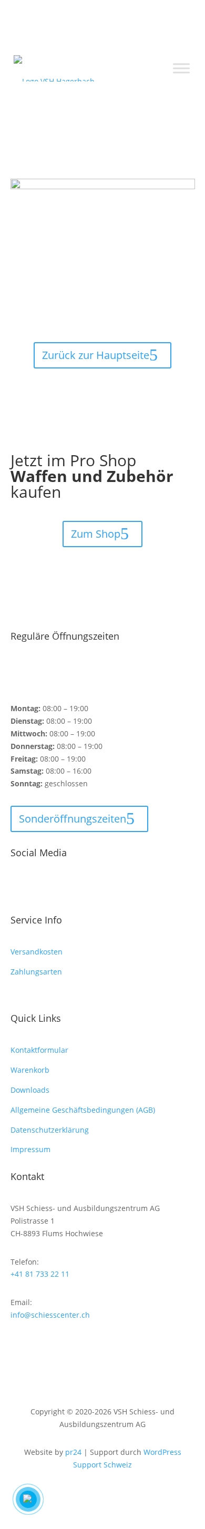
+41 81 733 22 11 (40, 1274)
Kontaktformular (39, 1050)
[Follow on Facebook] (19, 886)
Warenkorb (30, 1070)
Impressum (30, 1149)
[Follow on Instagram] (40, 886)
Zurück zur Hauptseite (95, 355)
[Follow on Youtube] (61, 886)
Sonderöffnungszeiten (72, 819)
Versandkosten (37, 952)
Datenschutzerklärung (50, 1130)
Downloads (30, 1090)
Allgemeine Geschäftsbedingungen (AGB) (83, 1110)
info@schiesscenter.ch (50, 1315)
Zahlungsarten (36, 972)
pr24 (73, 1452)
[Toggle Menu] (181, 68)
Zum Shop (95, 534)
